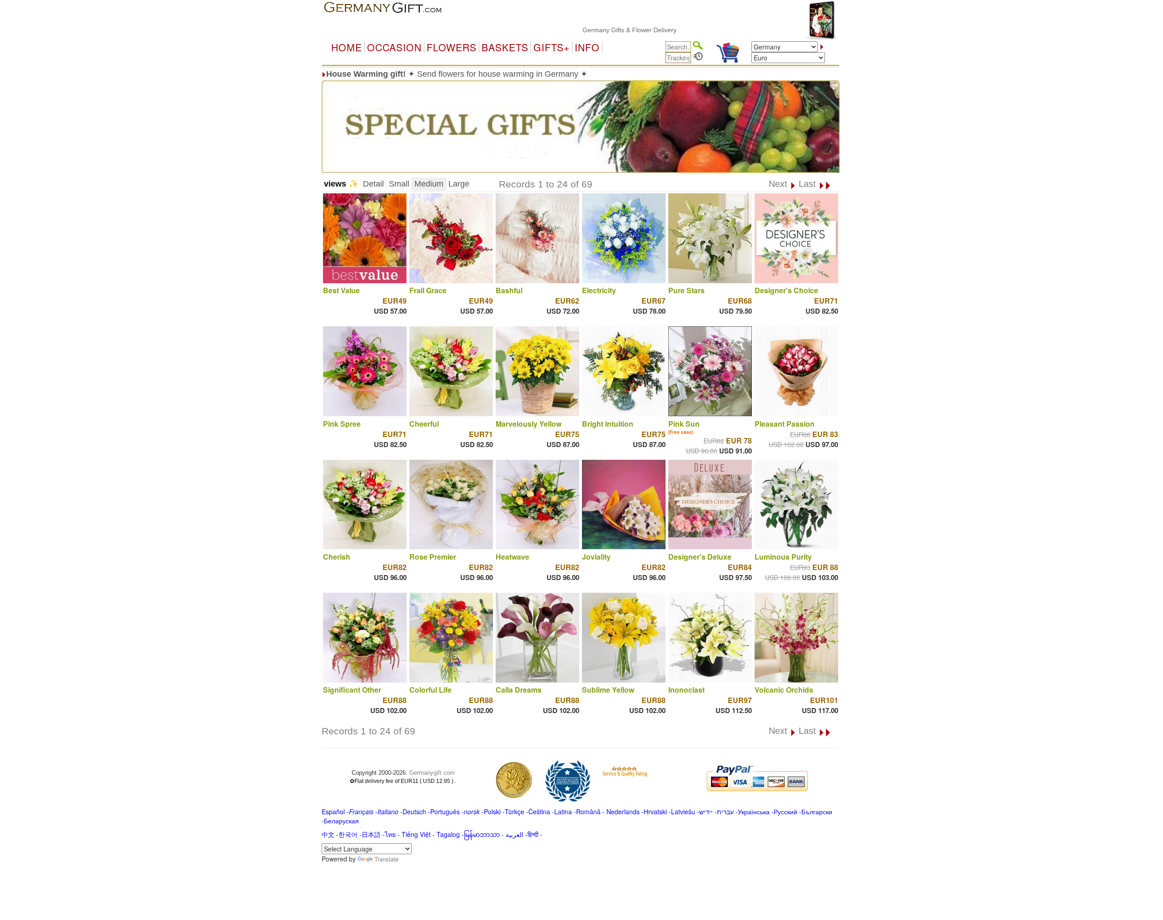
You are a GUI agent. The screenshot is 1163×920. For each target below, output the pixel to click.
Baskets (505, 47)
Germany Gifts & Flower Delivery (594, 30)
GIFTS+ (551, 47)
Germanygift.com (432, 772)
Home (346, 47)
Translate (386, 859)
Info (587, 47)
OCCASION (394, 47)
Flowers (452, 47)
